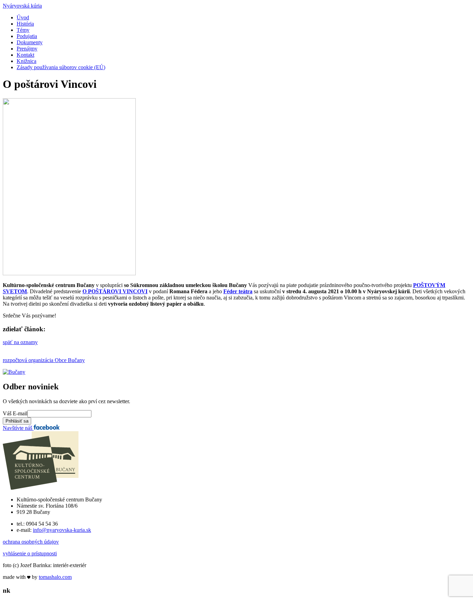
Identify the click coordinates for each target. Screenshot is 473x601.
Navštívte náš (18, 428)
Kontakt (25, 55)
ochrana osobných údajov (31, 542)
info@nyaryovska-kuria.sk (62, 530)
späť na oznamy (20, 342)
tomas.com (55, 577)
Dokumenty (30, 42)
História (25, 24)
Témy (23, 30)
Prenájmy (27, 49)
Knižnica (26, 61)
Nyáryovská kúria (22, 6)
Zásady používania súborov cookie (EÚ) (61, 67)
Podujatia (27, 36)
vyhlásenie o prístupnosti (30, 553)
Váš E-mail (15, 413)
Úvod (23, 17)
